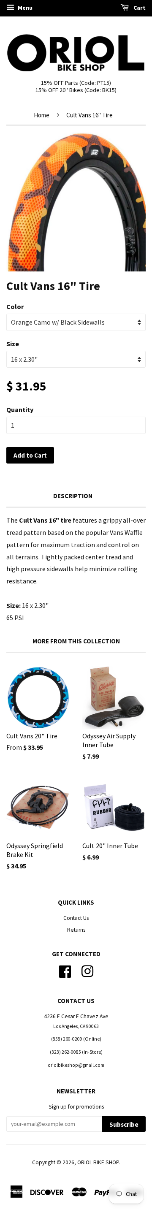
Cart (139, 7)
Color (15, 306)
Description (72, 496)
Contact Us (76, 918)
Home (41, 115)
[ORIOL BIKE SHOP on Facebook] (65, 970)
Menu (24, 7)
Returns (76, 929)
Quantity (19, 409)
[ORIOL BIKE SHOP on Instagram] (87, 970)
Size (12, 343)
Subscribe (123, 1124)
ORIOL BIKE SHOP (98, 1162)
